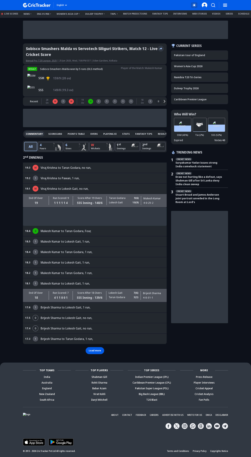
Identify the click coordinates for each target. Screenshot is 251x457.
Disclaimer (222, 415)
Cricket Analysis (204, 394)
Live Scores (11, 13)
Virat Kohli (99, 394)
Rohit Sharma (99, 382)
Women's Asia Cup (67, 13)
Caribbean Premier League (190, 99)
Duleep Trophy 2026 (186, 88)
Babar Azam (99, 388)
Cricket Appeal (204, 388)
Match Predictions (135, 13)
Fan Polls (204, 399)
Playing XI (110, 133)
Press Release (204, 377)
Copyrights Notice (219, 451)
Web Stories (199, 13)
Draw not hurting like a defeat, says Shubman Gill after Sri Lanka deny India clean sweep (198, 180)
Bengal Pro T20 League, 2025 (41, 60)
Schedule (243, 13)
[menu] (225, 5)
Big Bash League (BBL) (152, 394)
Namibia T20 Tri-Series (187, 77)
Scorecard (55, 133)
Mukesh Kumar (153, 68)
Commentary (34, 133)
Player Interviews (204, 382)
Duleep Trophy (94, 13)
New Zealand (47, 394)
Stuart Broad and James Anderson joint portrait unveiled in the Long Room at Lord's (197, 198)
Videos (216, 13)
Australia (47, 382)
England (47, 388)
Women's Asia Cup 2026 (188, 66)
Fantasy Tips (160, 13)
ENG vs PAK (43, 13)
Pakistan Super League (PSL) (151, 388)
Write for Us (194, 415)
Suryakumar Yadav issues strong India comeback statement (196, 164)
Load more (95, 350)
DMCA (209, 415)
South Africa (47, 399)
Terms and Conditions (178, 451)
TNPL (113, 13)
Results (163, 133)
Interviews (180, 13)
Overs (94, 133)
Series (229, 13)
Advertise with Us (172, 415)
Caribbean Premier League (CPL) (151, 382)
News (27, 13)
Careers (154, 415)
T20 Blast (151, 399)
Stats (126, 133)
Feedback (141, 415)
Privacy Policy (200, 451)
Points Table (76, 133)
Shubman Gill (99, 377)
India (47, 377)
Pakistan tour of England (189, 55)
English (60, 5)
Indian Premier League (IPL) (151, 377)
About (115, 415)
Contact (127, 415)
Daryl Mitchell (99, 399)
